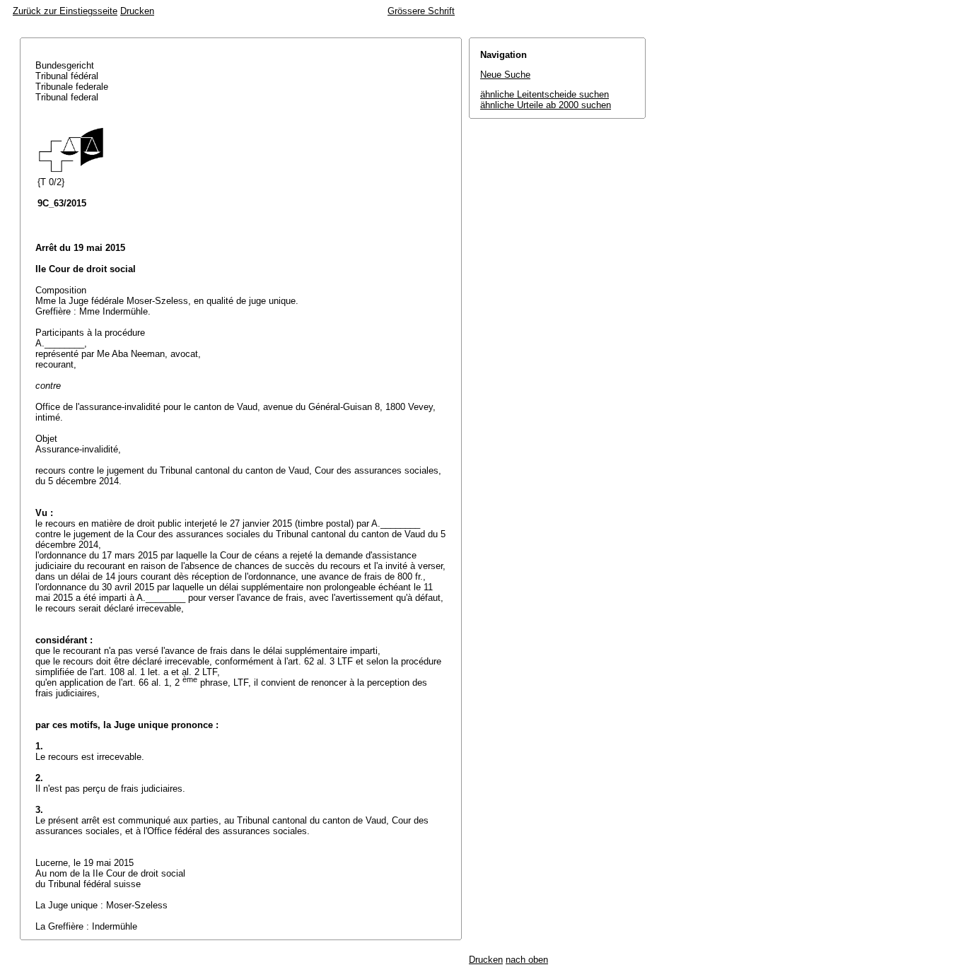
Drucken (137, 11)
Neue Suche (505, 74)
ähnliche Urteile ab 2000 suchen (545, 105)
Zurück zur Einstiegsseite (65, 11)
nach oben (527, 959)
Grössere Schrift (421, 11)
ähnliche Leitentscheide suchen (544, 94)
